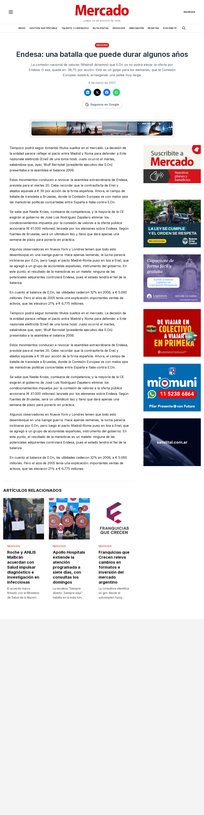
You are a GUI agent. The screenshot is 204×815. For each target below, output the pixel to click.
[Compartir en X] (97, 92)
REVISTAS (153, 28)
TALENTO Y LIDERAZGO (75, 28)
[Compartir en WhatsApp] (116, 92)
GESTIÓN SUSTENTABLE (43, 28)
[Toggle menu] (10, 12)
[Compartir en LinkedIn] (87, 92)
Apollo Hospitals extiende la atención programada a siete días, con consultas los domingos (69, 567)
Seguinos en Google (104, 104)
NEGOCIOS (119, 28)
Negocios (102, 45)
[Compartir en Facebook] (106, 92)
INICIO (22, 28)
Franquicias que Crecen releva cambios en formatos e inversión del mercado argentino (114, 567)
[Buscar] (183, 28)
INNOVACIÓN (136, 28)
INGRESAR (189, 12)
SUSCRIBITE (170, 28)
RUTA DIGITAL (101, 28)
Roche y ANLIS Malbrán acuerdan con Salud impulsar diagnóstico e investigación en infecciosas (23, 567)
